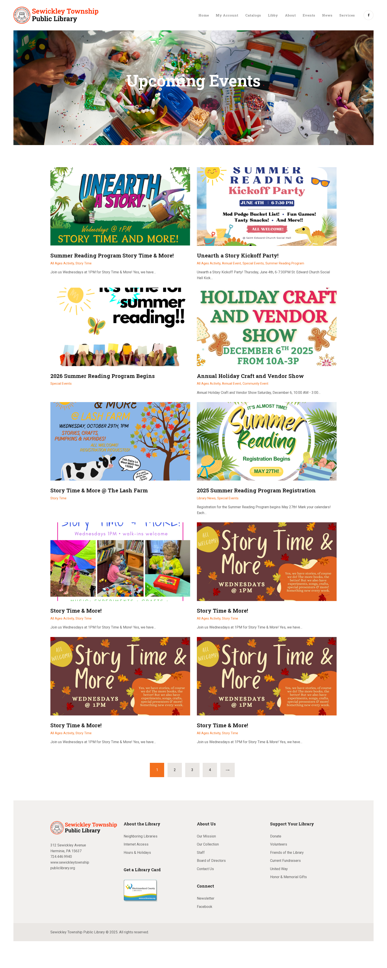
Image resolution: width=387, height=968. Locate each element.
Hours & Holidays (137, 852)
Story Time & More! (76, 610)
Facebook (204, 907)
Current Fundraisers (285, 860)
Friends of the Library (287, 852)
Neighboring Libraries (140, 836)
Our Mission (206, 836)
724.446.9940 (61, 856)
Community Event (255, 384)
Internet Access (136, 844)
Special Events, (254, 263)
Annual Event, (232, 263)
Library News (206, 498)
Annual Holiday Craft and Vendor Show (250, 376)
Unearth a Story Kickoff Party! (238, 255)
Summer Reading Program (284, 263)
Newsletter (205, 898)
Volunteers (278, 844)
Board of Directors (211, 860)
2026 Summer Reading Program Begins (102, 376)
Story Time (83, 263)
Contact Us (205, 869)
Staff (201, 852)
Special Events (61, 384)
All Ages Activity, (62, 263)
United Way (279, 869)
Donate (275, 836)
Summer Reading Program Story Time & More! (112, 255)
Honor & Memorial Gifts (288, 877)
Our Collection (208, 844)
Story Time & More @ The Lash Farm (99, 490)
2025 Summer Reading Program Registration (256, 490)
